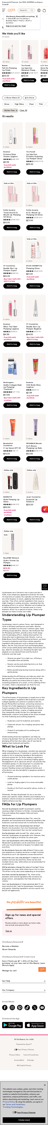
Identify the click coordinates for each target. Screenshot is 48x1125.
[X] (37, 16)
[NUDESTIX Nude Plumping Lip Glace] (12, 492)
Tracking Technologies (13, 1107)
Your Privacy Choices (26, 1112)
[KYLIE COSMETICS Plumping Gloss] (35, 258)
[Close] (45, 1085)
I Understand (24, 1120)
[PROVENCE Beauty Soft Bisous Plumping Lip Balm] (35, 434)
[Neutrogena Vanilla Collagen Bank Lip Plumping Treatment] (12, 377)
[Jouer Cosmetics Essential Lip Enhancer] (35, 487)
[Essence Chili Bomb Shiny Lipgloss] (35, 376)
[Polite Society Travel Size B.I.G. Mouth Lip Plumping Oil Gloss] (12, 202)
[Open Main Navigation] (3, 10)
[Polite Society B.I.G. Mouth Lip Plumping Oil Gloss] (35, 201)
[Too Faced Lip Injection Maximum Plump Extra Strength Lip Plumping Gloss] (29, 58)
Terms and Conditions (15, 1104)
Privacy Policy (9, 1102)
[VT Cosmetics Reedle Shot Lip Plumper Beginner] (35, 318)
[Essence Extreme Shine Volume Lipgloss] (12, 145)
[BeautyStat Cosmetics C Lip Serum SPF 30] (12, 434)
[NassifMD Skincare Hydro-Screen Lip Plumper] (12, 550)
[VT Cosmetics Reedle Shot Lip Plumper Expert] (12, 259)
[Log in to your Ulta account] (39, 10)
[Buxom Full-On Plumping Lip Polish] (10, 61)
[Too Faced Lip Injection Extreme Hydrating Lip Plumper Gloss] (35, 144)
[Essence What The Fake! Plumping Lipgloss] (12, 318)
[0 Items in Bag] (44, 10)
